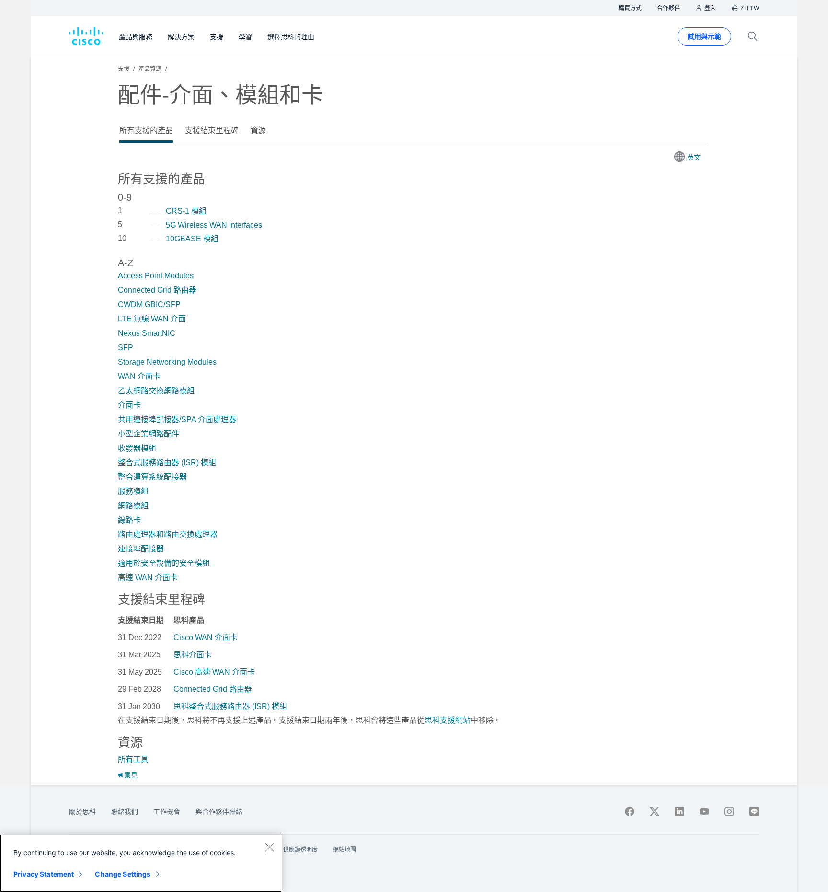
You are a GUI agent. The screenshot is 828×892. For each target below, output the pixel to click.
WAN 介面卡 (139, 376)
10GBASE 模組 (192, 239)
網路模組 (133, 506)
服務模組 (133, 491)
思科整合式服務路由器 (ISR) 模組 (230, 706)
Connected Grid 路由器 (157, 290)
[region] (141, 863)
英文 (694, 157)
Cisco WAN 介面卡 (205, 637)
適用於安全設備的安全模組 (164, 563)
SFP (125, 347)
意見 (131, 775)
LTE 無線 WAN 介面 (152, 319)
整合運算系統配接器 (152, 477)
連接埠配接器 (141, 549)
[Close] (269, 847)
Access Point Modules (156, 276)
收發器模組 (137, 448)
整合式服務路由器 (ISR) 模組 (167, 462)
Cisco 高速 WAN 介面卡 (214, 672)
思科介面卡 (192, 655)
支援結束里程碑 (212, 130)
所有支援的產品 (146, 130)
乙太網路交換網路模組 (156, 391)
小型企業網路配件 (148, 434)
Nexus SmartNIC (146, 333)
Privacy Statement (43, 874)
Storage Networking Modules (167, 362)
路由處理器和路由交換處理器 (168, 534)
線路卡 (129, 520)
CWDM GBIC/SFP (149, 304)
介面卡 (129, 405)
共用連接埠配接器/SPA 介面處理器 (177, 419)
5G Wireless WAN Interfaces (214, 225)
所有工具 (133, 759)
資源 (258, 130)
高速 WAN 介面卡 (148, 577)
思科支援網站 (448, 720)
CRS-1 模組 (186, 211)
